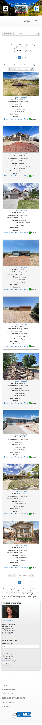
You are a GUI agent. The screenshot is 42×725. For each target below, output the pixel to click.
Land (23, 65)
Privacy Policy (8, 702)
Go (38, 34)
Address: (15, 106)
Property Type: (13, 101)
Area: (16, 111)
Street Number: (12, 104)
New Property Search (21, 49)
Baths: (15, 116)
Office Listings (9, 694)
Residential (17, 65)
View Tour (19, 119)
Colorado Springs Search (14, 698)
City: (16, 109)
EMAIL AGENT (6, 634)
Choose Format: (9, 65)
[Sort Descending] (32, 69)
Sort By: (12, 69)
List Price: (14, 99)
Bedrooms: (14, 114)
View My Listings (7, 620)
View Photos (9, 119)
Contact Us (7, 685)
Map (26, 119)
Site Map (5, 706)
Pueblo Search (9, 689)
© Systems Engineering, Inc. (21, 718)
